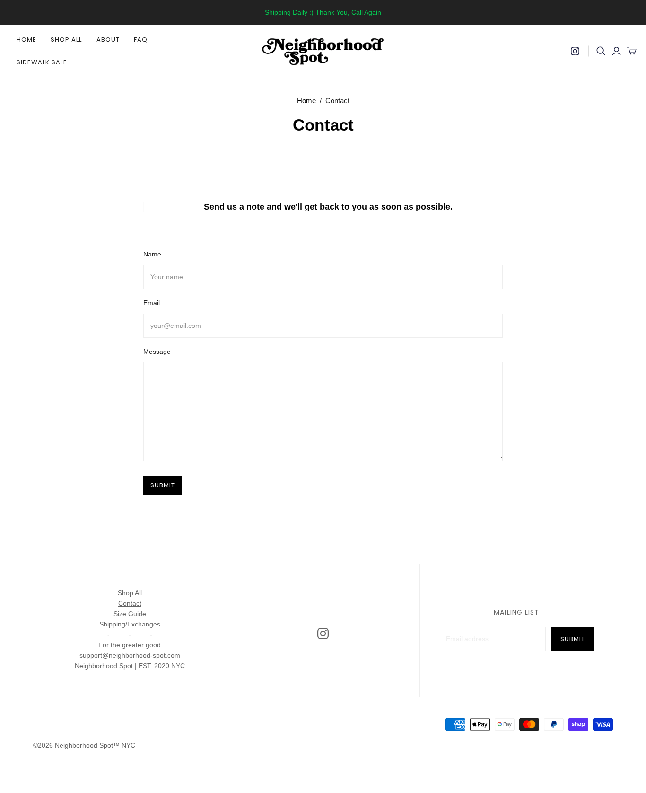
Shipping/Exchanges (129, 624)
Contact (129, 603)
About (108, 39)
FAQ (141, 39)
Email (151, 303)
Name (152, 254)
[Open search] (601, 51)
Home (26, 39)
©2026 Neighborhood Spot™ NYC (84, 745)
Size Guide (129, 613)
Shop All (66, 39)
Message (157, 351)
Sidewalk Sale (42, 62)
